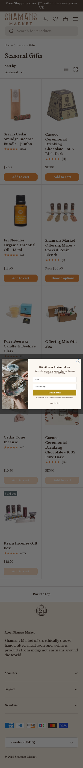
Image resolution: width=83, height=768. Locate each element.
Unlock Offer (54, 392)
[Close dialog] (78, 361)
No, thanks (54, 403)
